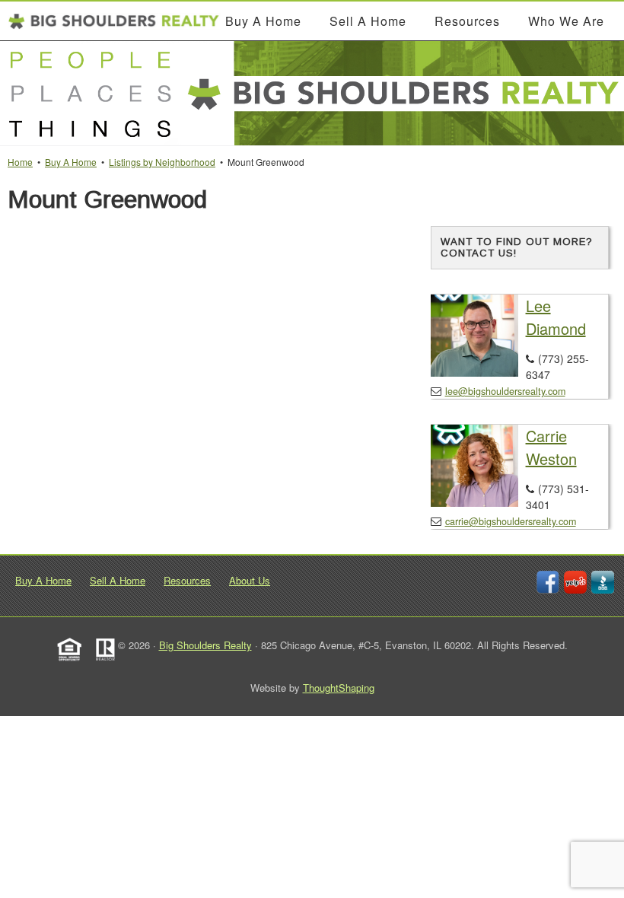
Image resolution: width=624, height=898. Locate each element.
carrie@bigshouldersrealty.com (510, 521)
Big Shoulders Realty (205, 645)
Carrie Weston (551, 447)
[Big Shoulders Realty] (114, 21)
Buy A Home (43, 580)
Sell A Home (117, 580)
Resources (187, 580)
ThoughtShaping (338, 687)
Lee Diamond (556, 317)
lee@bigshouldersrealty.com (505, 391)
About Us (249, 580)
